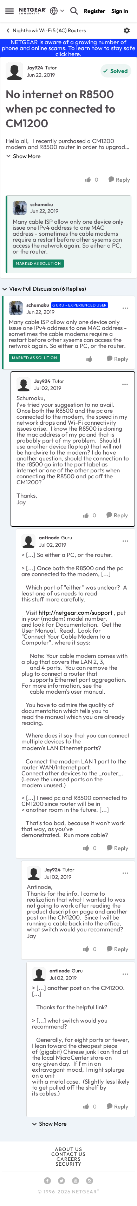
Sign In (119, 10)
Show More (27, 156)
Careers (69, 1159)
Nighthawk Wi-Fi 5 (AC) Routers (49, 30)
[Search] (74, 11)
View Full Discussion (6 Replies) (47, 289)
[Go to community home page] (32, 11)
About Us (68, 1149)
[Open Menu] (127, 30)
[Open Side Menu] (9, 11)
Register (94, 10)
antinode (49, 537)
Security (68, 1164)
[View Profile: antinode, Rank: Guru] (28, 541)
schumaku (41, 204)
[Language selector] (57, 11)
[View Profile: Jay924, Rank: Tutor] (14, 71)
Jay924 (35, 67)
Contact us (68, 1154)
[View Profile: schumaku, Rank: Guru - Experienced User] (16, 308)
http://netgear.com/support (75, 612)
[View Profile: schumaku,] (20, 208)
